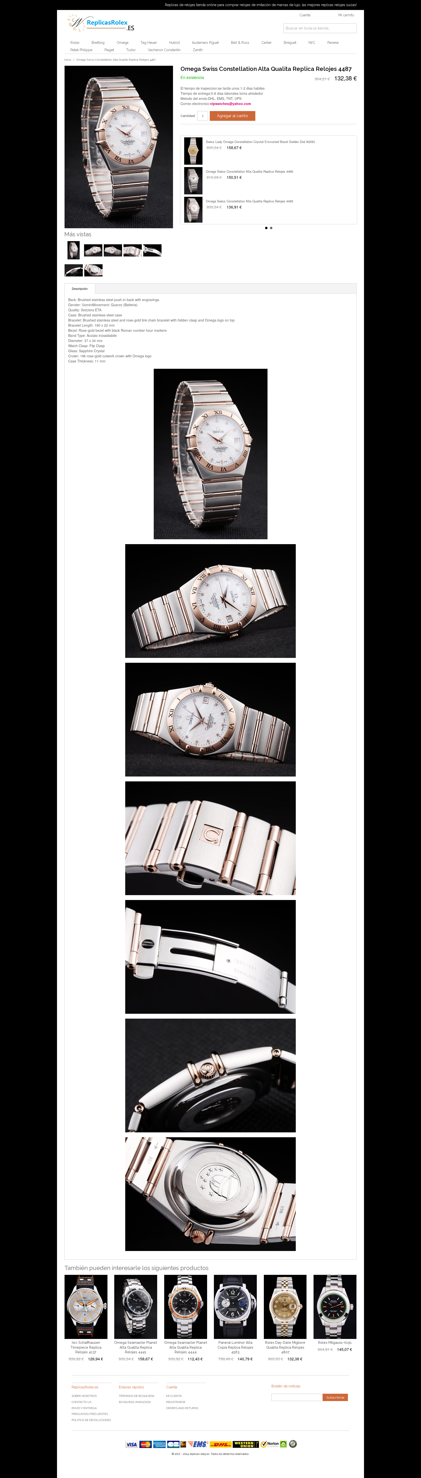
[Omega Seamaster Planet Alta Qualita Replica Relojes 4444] (185, 1307)
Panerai (333, 43)
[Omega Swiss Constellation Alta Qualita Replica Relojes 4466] (193, 181)
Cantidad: (188, 116)
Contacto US (81, 1402)
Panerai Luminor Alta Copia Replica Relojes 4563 (235, 1347)
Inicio (67, 59)
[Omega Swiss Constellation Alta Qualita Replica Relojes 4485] (193, 210)
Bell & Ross (240, 43)
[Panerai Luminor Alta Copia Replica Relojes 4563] (235, 1307)
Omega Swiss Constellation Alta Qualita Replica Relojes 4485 (249, 201)
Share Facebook (189, 130)
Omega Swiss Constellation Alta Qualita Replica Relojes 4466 (249, 171)
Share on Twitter (199, 130)
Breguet (290, 43)
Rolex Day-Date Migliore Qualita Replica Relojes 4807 (285, 1347)
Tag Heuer (149, 43)
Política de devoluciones (91, 1420)
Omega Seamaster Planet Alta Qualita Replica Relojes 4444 (185, 1347)
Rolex (74, 43)
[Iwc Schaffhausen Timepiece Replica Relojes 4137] (86, 1307)
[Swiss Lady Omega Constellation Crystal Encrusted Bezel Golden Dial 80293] (193, 151)
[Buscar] (352, 28)
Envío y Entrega (84, 1408)
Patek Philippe (81, 50)
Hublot (174, 43)
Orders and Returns (182, 1408)
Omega (122, 43)
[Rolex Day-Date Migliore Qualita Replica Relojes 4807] (285, 1307)
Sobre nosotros (84, 1396)
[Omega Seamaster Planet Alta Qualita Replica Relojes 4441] (135, 1307)
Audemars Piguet (205, 43)
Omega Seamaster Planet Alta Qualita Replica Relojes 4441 (135, 1347)
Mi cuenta (174, 1396)
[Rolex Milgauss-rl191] (335, 1307)
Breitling (98, 43)
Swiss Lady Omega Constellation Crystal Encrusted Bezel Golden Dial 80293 (260, 141)
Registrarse (175, 1402)
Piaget (109, 50)
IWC (311, 43)
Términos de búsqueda (136, 1396)
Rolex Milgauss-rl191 (335, 1343)
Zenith (198, 50)
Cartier (266, 43)
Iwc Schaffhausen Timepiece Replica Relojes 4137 (85, 1347)
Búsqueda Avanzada (135, 1402)
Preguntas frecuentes (90, 1414)
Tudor (131, 50)
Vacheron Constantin (164, 50)
